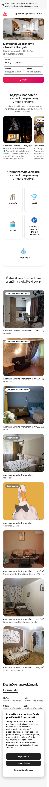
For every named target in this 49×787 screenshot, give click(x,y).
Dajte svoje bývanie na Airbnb (27, 13)
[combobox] (23, 62)
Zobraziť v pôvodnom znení (26, 6)
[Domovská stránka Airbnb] (5, 14)
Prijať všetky (23, 756)
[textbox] (13, 71)
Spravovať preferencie (23, 770)
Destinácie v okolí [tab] (10, 690)
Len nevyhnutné (23, 763)
